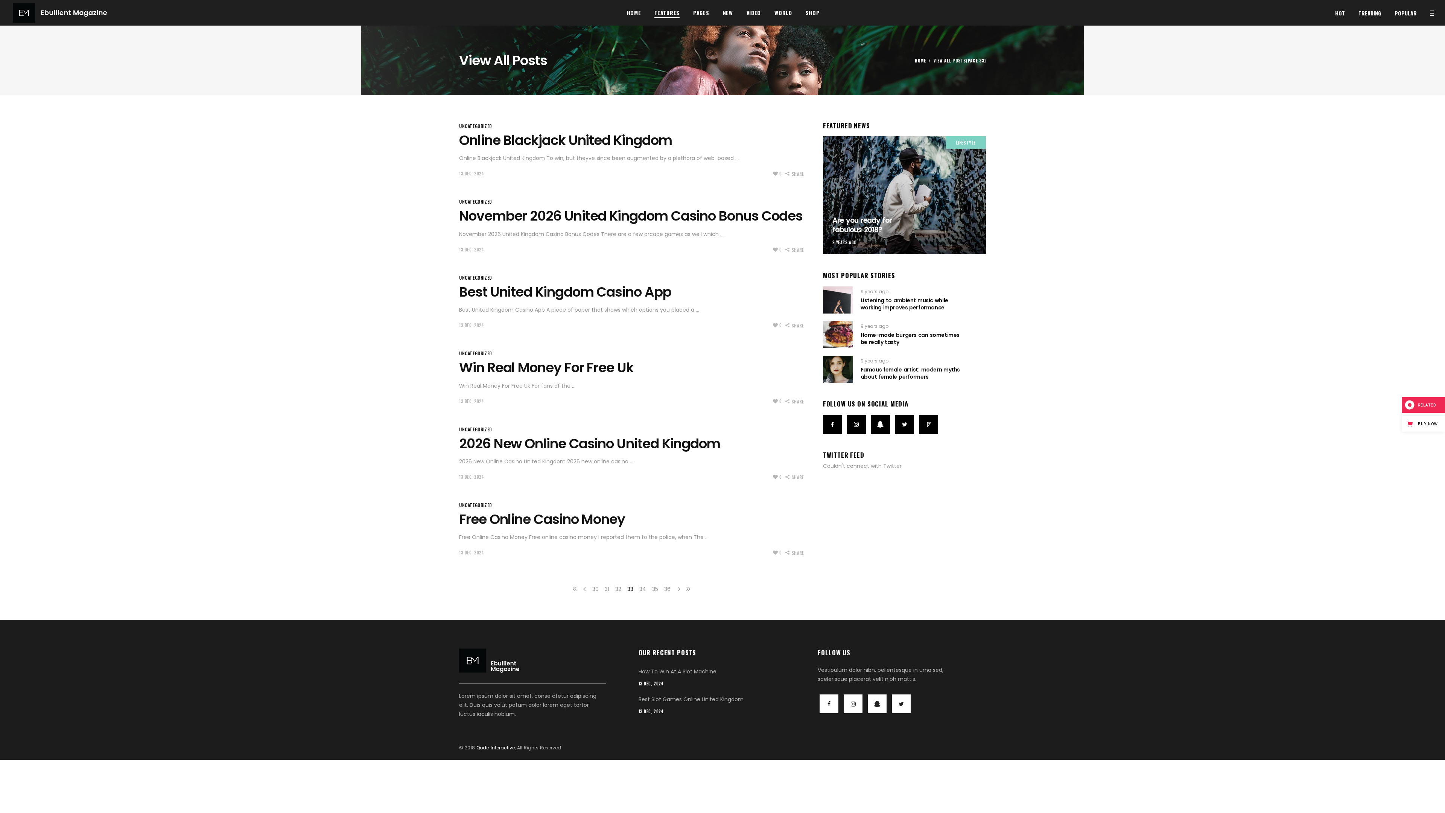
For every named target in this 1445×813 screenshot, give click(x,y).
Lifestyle (966, 142)
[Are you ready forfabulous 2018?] (904, 195)
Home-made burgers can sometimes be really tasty (910, 338)
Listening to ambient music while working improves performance (904, 304)
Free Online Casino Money (542, 519)
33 (630, 589)
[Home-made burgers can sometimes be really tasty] (838, 334)
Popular (1406, 13)
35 (655, 589)
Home (920, 61)
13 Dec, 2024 (471, 174)
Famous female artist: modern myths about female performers (910, 373)
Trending (1369, 13)
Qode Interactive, (495, 747)
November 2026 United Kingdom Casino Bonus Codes (631, 215)
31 (607, 589)
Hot (1340, 13)
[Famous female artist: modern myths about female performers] (838, 369)
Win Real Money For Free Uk (546, 367)
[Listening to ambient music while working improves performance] (838, 300)
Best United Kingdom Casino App (565, 291)
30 (595, 589)
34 (642, 589)
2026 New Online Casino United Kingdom (589, 443)
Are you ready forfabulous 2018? (862, 225)
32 (618, 589)
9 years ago (844, 242)
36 (667, 589)
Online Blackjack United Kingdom (565, 140)
